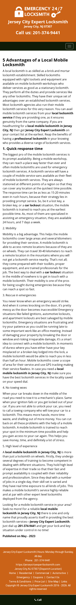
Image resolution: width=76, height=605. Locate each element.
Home (12, 573)
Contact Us (52, 577)
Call (39, 599)
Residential (25, 573)
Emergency (23, 577)
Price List (40, 581)
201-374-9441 (46, 32)
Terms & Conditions (20, 581)
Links (64, 581)
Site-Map (53, 581)
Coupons (38, 577)
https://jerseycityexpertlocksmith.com (38, 564)
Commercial (42, 573)
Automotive (59, 573)
